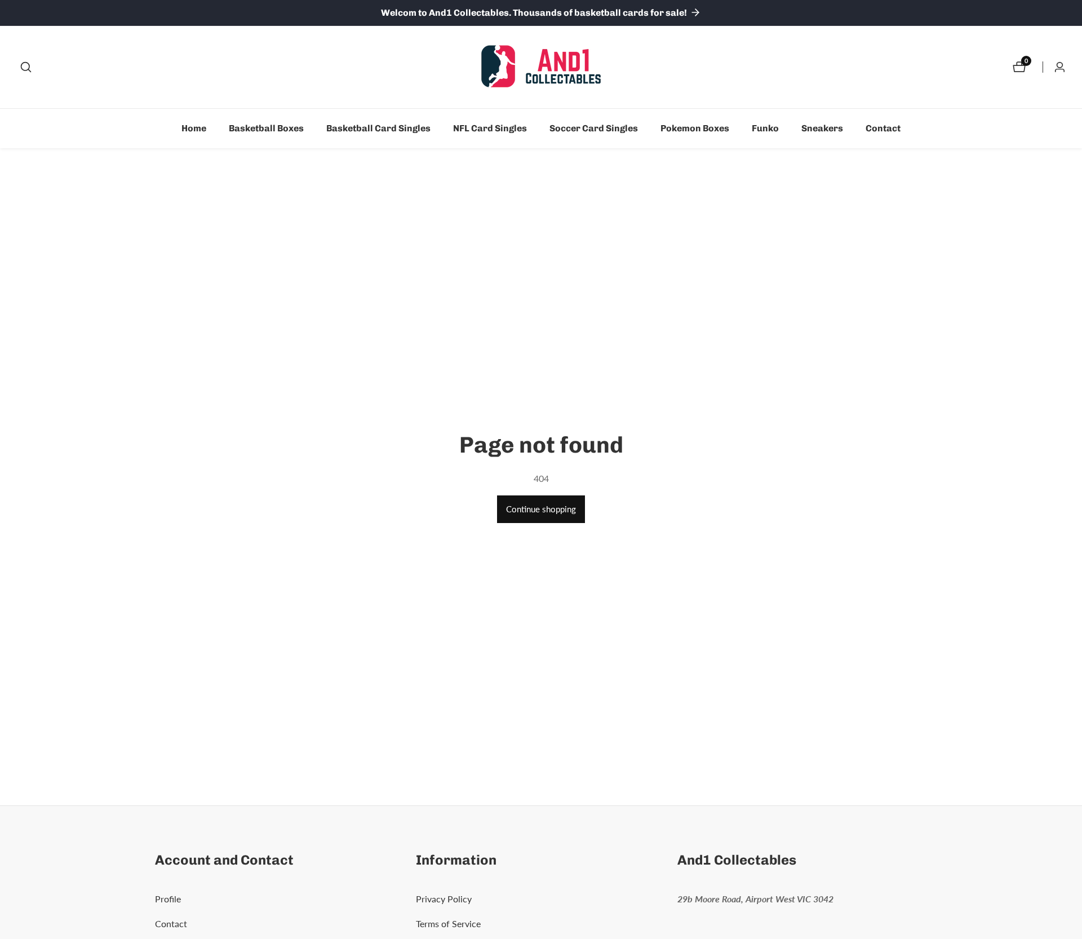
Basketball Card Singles (378, 128)
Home (193, 128)
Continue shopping (541, 509)
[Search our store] (26, 67)
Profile (168, 898)
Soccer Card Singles (593, 128)
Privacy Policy (444, 898)
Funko (765, 128)
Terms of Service (448, 923)
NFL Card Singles (490, 128)
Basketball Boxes (266, 128)
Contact (883, 128)
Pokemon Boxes (694, 128)
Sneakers (822, 128)
